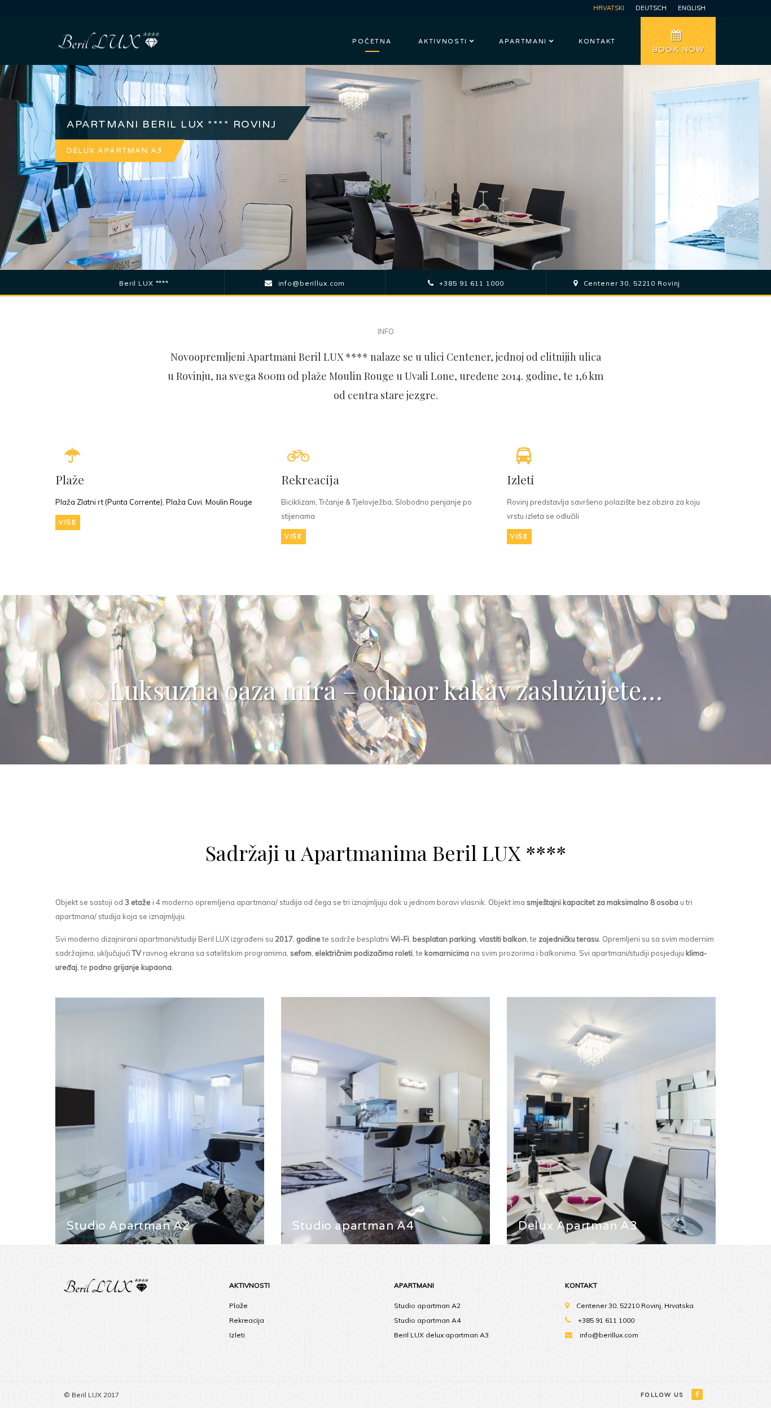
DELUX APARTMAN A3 (115, 150)
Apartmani (523, 41)
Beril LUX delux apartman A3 (441, 1335)
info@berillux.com (609, 1335)
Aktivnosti (442, 41)
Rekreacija (246, 1320)
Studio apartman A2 (427, 1305)
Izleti (237, 1335)
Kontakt (597, 41)
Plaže (238, 1305)
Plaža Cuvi (184, 501)
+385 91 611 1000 (606, 1320)
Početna (371, 41)
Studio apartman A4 (427, 1320)
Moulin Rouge (228, 501)
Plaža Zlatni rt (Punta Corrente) (109, 501)
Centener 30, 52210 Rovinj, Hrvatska (635, 1305)
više (68, 522)
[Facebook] (697, 1394)
